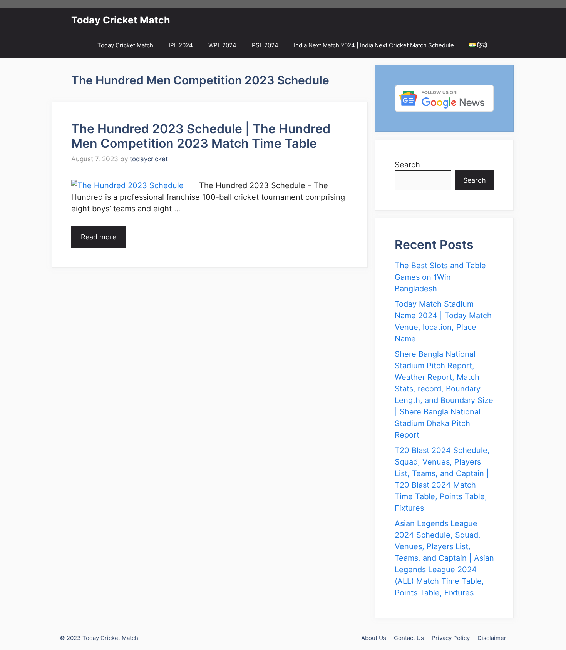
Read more (98, 237)
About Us (373, 638)
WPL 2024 (222, 45)
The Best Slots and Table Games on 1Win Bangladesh (440, 277)
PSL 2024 (265, 45)
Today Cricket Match (120, 20)
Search (407, 164)
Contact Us (409, 638)
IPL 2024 (181, 45)
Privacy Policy (451, 638)
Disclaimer (491, 638)
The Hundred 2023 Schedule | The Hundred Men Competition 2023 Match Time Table (200, 136)
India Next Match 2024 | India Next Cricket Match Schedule (374, 45)
